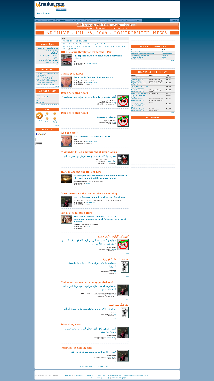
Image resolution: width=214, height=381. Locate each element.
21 (114, 47)
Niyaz (38, 95)
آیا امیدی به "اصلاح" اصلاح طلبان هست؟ (49, 56)
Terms (91, 378)
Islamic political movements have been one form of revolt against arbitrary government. (101, 176)
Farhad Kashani (91, 63)
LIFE (88, 20)
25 (125, 47)
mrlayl (88, 183)
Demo (164, 52)
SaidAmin (165, 55)
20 (111, 47)
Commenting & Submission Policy (136, 375)
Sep (94, 44)
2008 (67, 41)
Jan (67, 44)
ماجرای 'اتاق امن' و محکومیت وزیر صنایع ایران (90, 308)
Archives (68, 375)
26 (64, 48)
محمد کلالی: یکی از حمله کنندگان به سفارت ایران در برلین (139, 105)
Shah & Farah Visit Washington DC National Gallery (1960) (46, 81)
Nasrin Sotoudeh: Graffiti (139, 93)
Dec (105, 44)
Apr (77, 44)
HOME (39, 20)
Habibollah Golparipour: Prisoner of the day (139, 109)
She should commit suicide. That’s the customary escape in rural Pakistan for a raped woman (100, 219)
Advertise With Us (114, 375)
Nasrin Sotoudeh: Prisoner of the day (137, 90)
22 (116, 47)
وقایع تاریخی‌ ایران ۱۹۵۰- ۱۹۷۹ (45, 77)
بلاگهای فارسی (55, 121)
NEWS (98, 20)
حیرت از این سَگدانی (137, 57)
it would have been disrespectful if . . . (143, 53)
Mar (74, 44)
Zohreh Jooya (40, 102)
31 (77, 48)
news (54, 116)
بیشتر (57, 64)
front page (39, 120)
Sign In (39, 13)
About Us (90, 375)
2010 (76, 41)
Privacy (99, 378)
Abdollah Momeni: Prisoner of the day (137, 99)
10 (83, 47)
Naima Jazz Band (42, 97)
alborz (164, 59)
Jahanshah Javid (91, 82)
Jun (84, 44)
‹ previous (88, 366)
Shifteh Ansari (90, 202)
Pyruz (38, 99)
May (80, 44)
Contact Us (101, 375)
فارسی (174, 20)
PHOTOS (61, 20)
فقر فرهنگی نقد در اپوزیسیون (47, 48)
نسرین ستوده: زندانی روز (139, 77)
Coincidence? (135, 52)
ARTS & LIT (76, 20)
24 (122, 47)
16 (100, 47)
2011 (80, 41)
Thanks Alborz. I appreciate (140, 55)
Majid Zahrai (112, 161)
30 (75, 48)
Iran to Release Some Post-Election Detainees (99, 197)
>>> (75, 68)
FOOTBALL (111, 20)
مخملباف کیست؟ (106, 116)
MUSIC (50, 20)
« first (82, 366)
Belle (37, 100)
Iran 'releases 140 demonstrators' (92, 136)
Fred (114, 271)
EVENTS (136, 20)
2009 (72, 41)
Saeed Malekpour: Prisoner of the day (137, 80)
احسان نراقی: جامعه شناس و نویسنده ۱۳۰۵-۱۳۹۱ (139, 87)
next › (102, 366)
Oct (98, 44)
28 (69, 48)
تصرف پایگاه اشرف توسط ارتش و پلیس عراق (90, 156)
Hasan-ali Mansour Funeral (45, 84)
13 (91, 47)
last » (107, 366)
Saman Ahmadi (167, 53)
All (63, 41)
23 (119, 47)
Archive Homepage (119, 378)
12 (89, 47)
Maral (88, 226)
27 (66, 48)
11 (86, 47)
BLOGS (124, 20)
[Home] (50, 7)
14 (94, 47)
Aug (91, 44)
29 (72, 48)
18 (105, 47)
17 (103, 47)
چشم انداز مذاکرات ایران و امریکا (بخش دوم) (48, 61)
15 (97, 47)
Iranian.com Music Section (50, 104)
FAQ (107, 378)
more (57, 86)
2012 (85, 41)
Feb (70, 44)
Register (47, 13)
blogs (47, 116)
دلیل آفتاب (54, 53)
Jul (88, 44)
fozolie (114, 102)
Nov (102, 44)
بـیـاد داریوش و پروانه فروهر (44, 79)
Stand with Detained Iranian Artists (93, 77)
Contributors (79, 375)
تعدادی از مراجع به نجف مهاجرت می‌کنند (93, 351)
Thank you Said (136, 59)
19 (108, 47)
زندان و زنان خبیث (51, 50)
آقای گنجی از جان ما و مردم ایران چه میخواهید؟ (89, 96)
